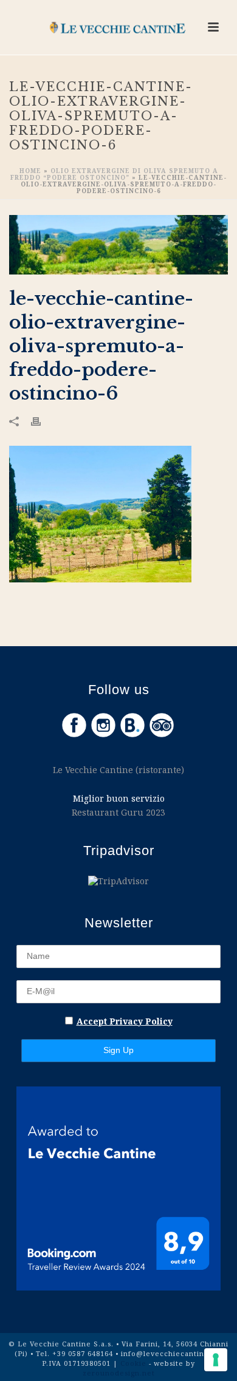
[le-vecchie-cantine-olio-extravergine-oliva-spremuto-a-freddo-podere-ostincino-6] (118, 244)
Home (30, 170)
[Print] (42, 421)
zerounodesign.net (119, 1372)
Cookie (134, 1363)
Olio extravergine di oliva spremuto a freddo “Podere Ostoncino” (114, 174)
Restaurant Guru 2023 (118, 812)
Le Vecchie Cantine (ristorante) (118, 770)
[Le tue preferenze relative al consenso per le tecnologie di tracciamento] (215, 1359)
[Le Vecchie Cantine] (118, 27)
